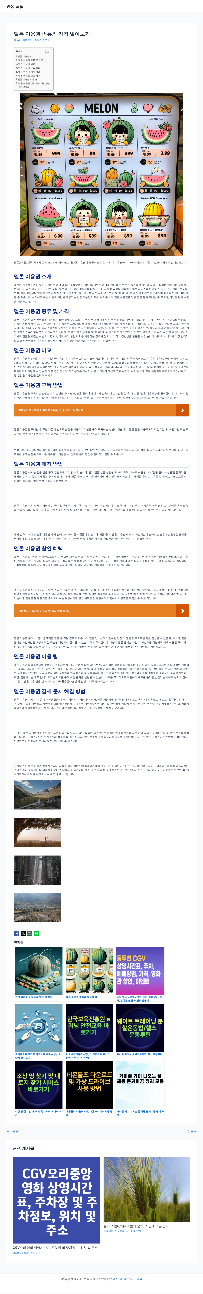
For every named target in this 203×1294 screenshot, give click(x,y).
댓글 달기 (108, 1231)
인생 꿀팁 (15, 6)
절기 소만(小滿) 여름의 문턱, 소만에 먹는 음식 (136, 1226)
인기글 (26, 87)
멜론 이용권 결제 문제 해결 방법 (34, 83)
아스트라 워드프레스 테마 (127, 1279)
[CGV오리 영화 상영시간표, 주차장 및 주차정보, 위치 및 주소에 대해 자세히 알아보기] (56, 1199)
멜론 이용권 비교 (26, 64)
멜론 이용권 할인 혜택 (29, 75)
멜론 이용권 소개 (26, 56)
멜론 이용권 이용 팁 (27, 79)
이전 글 (12, 1131)
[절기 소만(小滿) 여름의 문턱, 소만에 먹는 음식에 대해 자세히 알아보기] (147, 1189)
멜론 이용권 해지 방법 (29, 71)
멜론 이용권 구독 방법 (29, 68)
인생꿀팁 (17, 1252)
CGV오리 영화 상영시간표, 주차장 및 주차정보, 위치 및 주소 (55, 1248)
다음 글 (190, 1131)
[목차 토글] (46, 51)
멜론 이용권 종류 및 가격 (30, 60)
